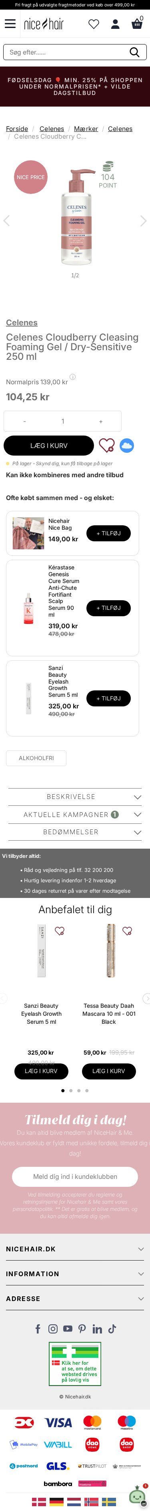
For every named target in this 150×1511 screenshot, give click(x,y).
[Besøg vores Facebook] (38, 1331)
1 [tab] (63, 1091)
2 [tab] (72, 1091)
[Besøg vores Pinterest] (82, 1331)
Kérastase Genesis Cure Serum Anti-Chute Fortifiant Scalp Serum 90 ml (63, 591)
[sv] (110, 1501)
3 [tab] (80, 1091)
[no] (93, 1501)
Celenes (52, 129)
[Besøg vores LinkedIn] (97, 1331)
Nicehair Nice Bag (60, 524)
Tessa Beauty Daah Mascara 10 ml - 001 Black (109, 1013)
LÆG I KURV (49, 446)
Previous (8, 222)
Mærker (86, 129)
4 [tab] (88, 1091)
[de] (58, 1501)
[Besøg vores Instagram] (53, 1331)
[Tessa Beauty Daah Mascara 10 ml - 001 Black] (109, 951)
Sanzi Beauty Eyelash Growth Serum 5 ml (63, 681)
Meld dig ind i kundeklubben (75, 1176)
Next (142, 222)
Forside (17, 129)
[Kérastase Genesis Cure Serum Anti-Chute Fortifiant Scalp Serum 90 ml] (28, 607)
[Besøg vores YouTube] (67, 1331)
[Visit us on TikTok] (112, 1331)
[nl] (76, 1501)
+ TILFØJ (108, 533)
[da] (41, 1501)
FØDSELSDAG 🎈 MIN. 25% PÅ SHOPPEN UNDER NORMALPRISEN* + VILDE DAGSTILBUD (75, 86)
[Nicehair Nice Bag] (28, 533)
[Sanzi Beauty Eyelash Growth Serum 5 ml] (28, 698)
